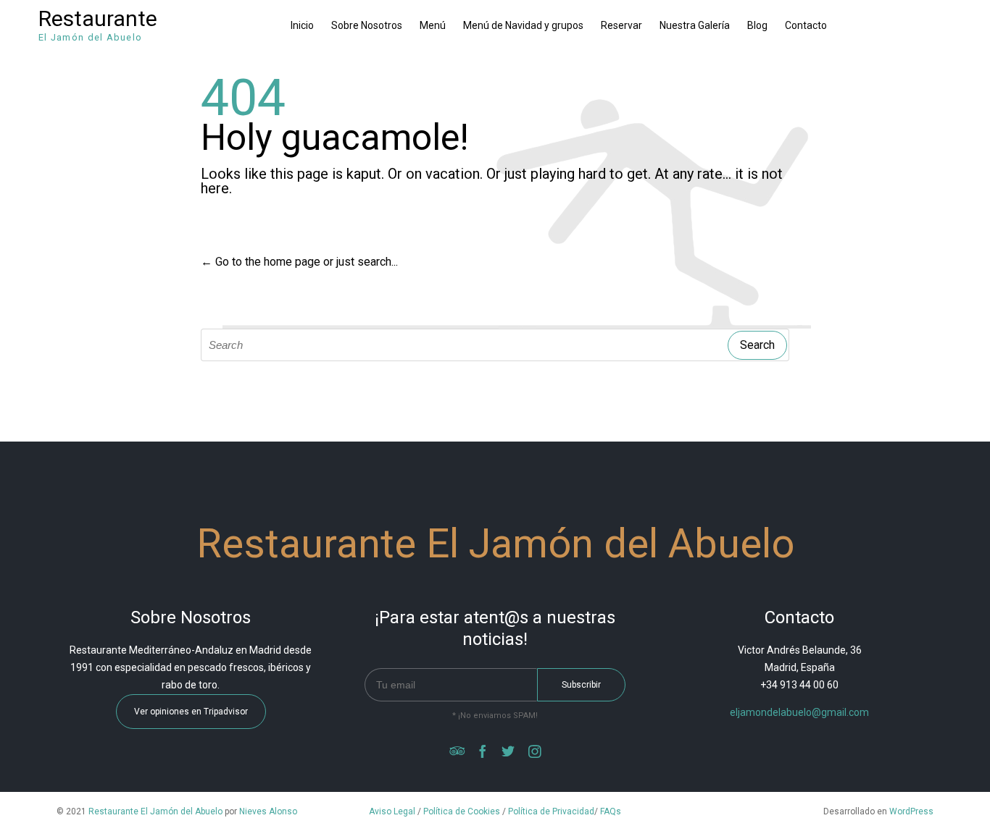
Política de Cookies (461, 811)
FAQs (610, 811)
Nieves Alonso (268, 811)
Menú (433, 25)
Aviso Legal (392, 811)
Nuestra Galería (695, 25)
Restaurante (97, 19)
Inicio (302, 25)
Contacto (806, 25)
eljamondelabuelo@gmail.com (799, 712)
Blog (757, 25)
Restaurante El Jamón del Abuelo (155, 811)
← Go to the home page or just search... (299, 262)
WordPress (911, 811)
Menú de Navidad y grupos (523, 25)
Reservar (621, 25)
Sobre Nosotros (366, 25)
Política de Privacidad (551, 811)
